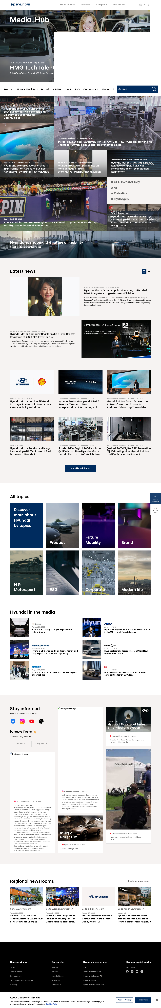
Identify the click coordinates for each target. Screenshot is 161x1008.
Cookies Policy (52, 1004)
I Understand (143, 1000)
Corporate (90, 89)
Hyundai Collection (91, 976)
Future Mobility (27, 89)
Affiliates (56, 980)
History (55, 967)
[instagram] (22, 721)
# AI (114, 187)
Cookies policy (16, 976)
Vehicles (85, 4)
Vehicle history (58, 976)
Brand (45, 89)
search (154, 89)
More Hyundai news (80, 468)
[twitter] (41, 721)
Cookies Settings (125, 1000)
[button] (157, 41)
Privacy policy (16, 972)
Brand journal (67, 4)
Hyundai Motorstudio (92, 972)
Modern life (109, 89)
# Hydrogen (120, 199)
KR (145, 5)
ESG (77, 89)
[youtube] (32, 721)
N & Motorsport (61, 89)
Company (101, 4)
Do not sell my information (21, 980)
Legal (12, 967)
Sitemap (13, 985)
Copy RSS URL (42, 743)
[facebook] (13, 721)
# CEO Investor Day (125, 182)
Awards (55, 972)
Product (9, 89)
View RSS (20, 743)
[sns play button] (80, 828)
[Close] (157, 1000)
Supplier (55, 985)
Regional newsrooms (139, 881)
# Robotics (119, 193)
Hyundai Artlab (89, 980)
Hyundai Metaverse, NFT (93, 985)
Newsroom (119, 4)
